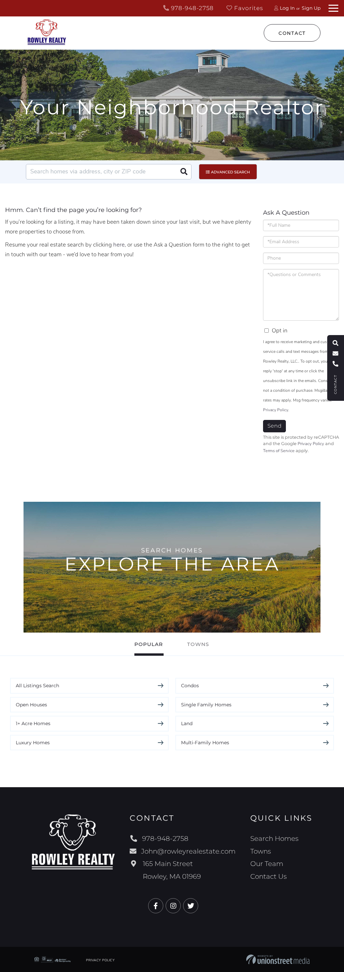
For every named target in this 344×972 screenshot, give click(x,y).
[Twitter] (190, 906)
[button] (183, 171)
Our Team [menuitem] (266, 864)
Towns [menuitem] (260, 851)
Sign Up (311, 8)
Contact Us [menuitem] (268, 876)
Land (186, 723)
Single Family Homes (206, 705)
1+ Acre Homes (33, 723)
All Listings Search (37, 686)
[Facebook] (155, 906)
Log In (287, 8)
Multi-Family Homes (205, 743)
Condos (190, 686)
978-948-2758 (191, 8)
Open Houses (31, 705)
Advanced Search (230, 172)
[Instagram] (173, 906)
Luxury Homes (33, 743)
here (119, 245)
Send (274, 426)
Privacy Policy (275, 410)
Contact (292, 33)
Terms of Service (279, 451)
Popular (148, 644)
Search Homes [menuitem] (274, 838)
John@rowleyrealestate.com (188, 851)
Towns (198, 644)
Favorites (247, 8)
